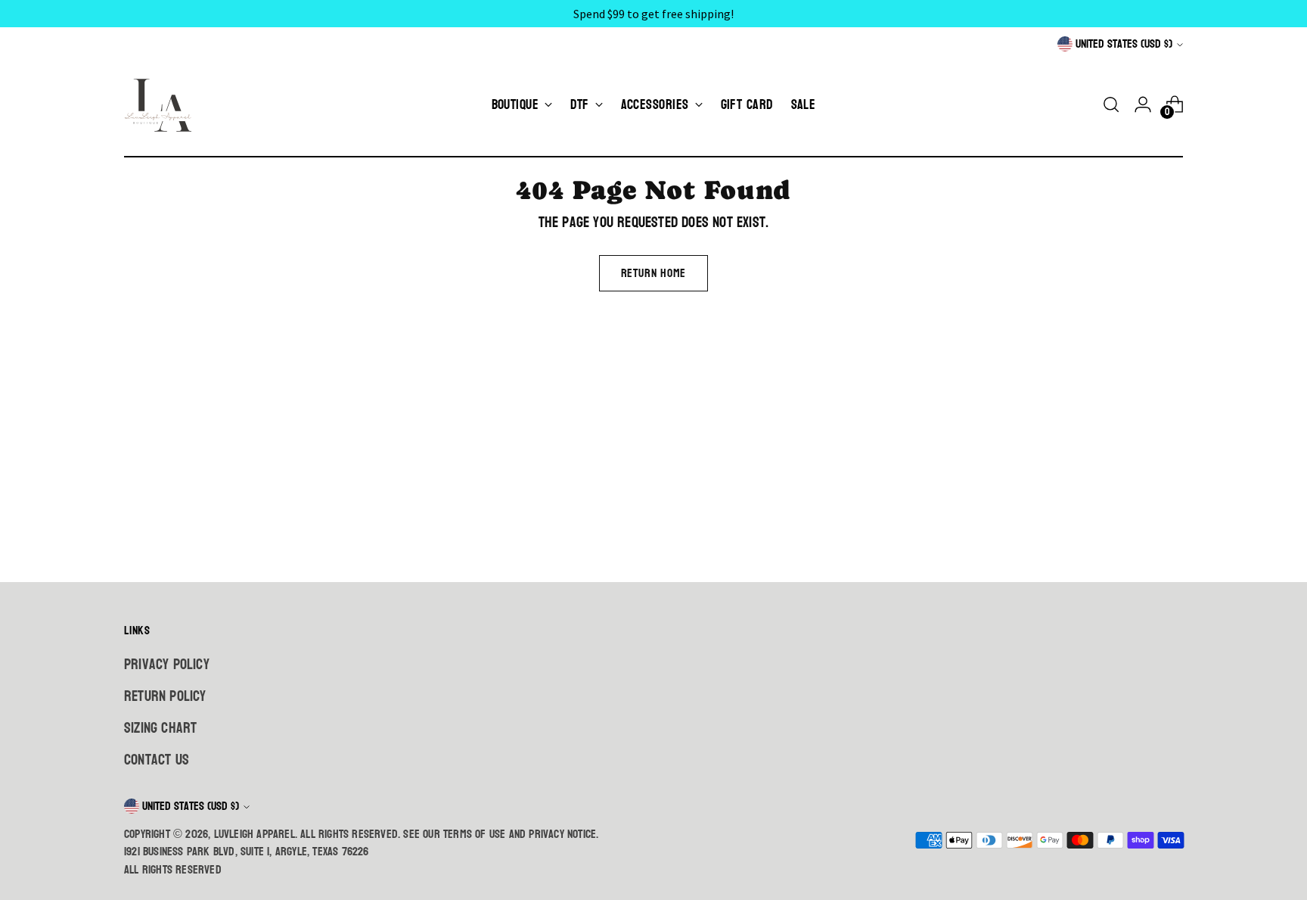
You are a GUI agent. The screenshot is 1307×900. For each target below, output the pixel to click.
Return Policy (165, 696)
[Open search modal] (1111, 104)
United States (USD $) (1124, 43)
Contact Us (156, 760)
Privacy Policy (167, 664)
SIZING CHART (160, 728)
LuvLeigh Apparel (254, 834)
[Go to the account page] (1143, 104)
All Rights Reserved (173, 869)
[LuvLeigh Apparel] (162, 104)
